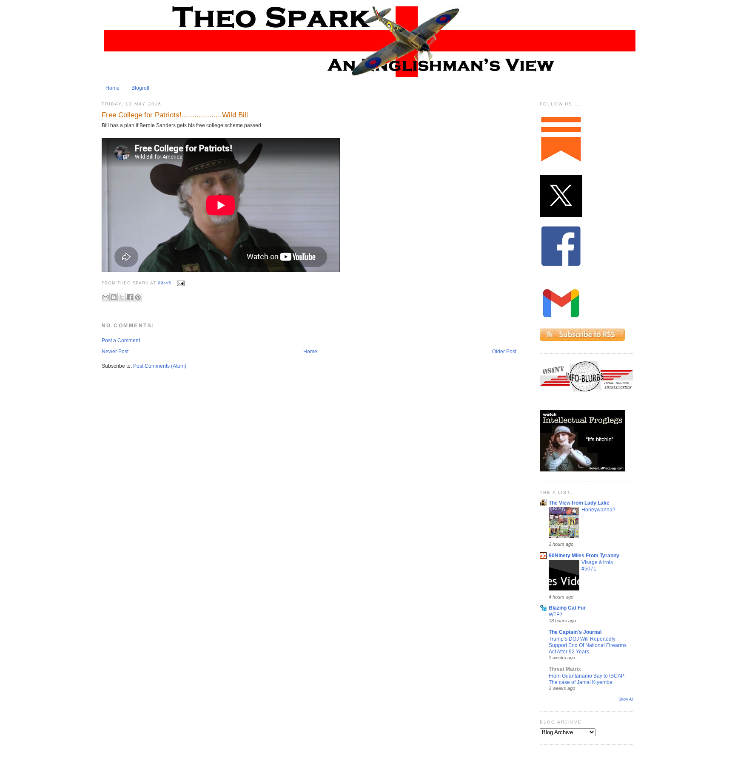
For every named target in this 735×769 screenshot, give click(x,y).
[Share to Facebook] (129, 297)
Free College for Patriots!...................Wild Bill (175, 115)
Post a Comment (121, 340)
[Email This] (105, 297)
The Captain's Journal (575, 632)
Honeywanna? (598, 509)
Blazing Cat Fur (567, 608)
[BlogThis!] (113, 297)
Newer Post (115, 352)
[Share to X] (121, 297)
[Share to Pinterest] (138, 297)
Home (112, 88)
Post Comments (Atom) (159, 366)
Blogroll (140, 88)
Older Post (504, 352)
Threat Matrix (565, 669)
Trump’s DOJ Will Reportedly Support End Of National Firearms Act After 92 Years (588, 645)
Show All (625, 699)
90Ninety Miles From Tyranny (584, 556)
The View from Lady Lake (579, 503)
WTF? (555, 614)
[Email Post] (179, 283)
